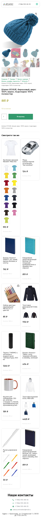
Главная (4, 79)
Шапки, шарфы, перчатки (10, 81)
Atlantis (25, 81)
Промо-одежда (22, 79)
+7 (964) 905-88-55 (25, 4)
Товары (12, 79)
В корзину (20, 116)
